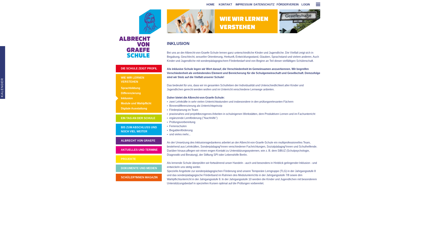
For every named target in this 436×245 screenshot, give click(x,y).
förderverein (287, 4)
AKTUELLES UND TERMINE (139, 149)
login (305, 4)
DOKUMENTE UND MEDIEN (139, 168)
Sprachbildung (130, 88)
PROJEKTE (128, 159)
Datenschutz (264, 4)
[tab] (316, 4)
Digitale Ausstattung (134, 108)
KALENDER (2, 87)
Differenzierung (131, 93)
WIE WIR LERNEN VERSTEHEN (132, 79)
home (210, 4)
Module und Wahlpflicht (136, 103)
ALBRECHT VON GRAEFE (138, 140)
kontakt (224, 4)
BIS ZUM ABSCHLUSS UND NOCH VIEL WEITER (139, 129)
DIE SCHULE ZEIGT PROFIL (139, 68)
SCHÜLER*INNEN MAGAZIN (139, 177)
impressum (243, 4)
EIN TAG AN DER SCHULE (138, 118)
